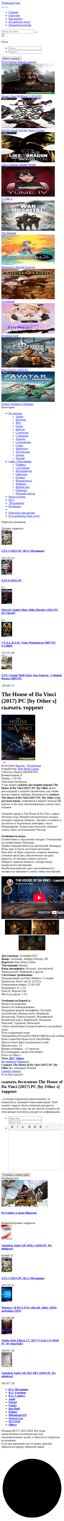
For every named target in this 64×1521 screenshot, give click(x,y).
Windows (21, 483)
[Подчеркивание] (22, 1126)
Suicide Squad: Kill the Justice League (23, 130)
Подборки (15, 506)
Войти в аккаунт (11, 58)
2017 (12, 1058)
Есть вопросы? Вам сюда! (24, 515)
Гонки (19, 426)
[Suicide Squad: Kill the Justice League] (28, 127)
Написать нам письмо (22, 512)
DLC (11, 499)
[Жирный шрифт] (12, 1126)
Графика (21, 464)
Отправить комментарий (16, 1175)
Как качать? (16, 18)
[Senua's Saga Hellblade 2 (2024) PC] (28, 92)
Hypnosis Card (9, 335)
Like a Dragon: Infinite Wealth (18, 164)
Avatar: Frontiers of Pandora (17, 404)
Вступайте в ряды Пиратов (19, 1212)
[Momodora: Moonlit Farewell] (28, 263)
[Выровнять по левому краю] (29, 1126)
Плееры (20, 477)
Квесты (20, 429)
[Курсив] (17, 1126)
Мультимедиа (24, 471)
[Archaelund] (28, 298)
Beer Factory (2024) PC (14, 369)
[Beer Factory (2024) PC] (28, 366)
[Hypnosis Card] (28, 332)
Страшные (22, 435)
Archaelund (8, 301)
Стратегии (22, 432)
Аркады (20, 438)
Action (19, 416)
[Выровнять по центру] (35, 1126)
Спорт (19, 445)
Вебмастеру (23, 487)
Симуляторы (23, 442)
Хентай (20, 458)
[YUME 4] (28, 195)
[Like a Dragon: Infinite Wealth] (28, 161)
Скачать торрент (11, 1071)
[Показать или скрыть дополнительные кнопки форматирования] (47, 1126)
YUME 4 (6, 198)
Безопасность (24, 480)
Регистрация (9, 61)
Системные (23, 467)
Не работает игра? (20, 21)
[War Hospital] (28, 229)
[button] (32, 38)
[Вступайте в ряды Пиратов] (24, 1205)
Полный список (25, 493)
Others (20, 1058)
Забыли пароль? (27, 61)
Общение (21, 490)
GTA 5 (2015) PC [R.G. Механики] (22, 550)
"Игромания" (17, 503)
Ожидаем (14, 15)
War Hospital (8, 232)
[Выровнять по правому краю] (40, 1126)
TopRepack (10, 2)
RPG (18, 422)
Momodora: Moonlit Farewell (18, 267)
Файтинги (22, 448)
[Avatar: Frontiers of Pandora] (28, 400)
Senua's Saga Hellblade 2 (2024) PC (21, 96)
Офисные (21, 474)
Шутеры (21, 419)
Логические (23, 451)
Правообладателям (20, 25)
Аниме (20, 455)
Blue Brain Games (28, 768)
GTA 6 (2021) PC (11, 580)
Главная (13, 12)
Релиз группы (17, 496)
